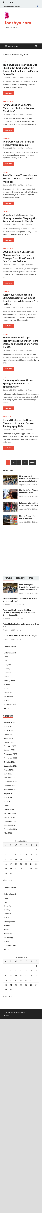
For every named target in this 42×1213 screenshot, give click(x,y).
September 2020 (10, 829)
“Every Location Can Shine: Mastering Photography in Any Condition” (20, 108)
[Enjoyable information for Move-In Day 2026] (10, 503)
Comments (20, 578)
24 (25, 462)
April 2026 (8, 738)
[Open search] (36, 46)
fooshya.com (18, 23)
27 (26, 869)
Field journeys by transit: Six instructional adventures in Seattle (29, 478)
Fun (4, 62)
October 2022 (9, 785)
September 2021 (10, 789)
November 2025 (10, 758)
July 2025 (8, 774)
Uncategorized (10, 704)
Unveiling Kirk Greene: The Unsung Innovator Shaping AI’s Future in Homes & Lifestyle (20, 218)
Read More (7, 92)
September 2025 (10, 766)
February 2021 (10, 813)
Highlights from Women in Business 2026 (29, 491)
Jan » (10, 880)
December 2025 (10, 754)
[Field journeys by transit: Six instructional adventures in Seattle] (10, 476)
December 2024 (10, 781)
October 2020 (9, 825)
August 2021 (9, 793)
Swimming (6, 138)
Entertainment (10, 653)
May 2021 (8, 805)
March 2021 (9, 809)
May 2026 (8, 734)
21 (31, 864)
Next (32, 462)
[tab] (8, 578)
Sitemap (6, 1016)
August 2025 (9, 770)
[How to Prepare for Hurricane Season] (10, 516)
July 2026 (8, 726)
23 (6, 869)
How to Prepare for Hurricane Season (27, 517)
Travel (5, 172)
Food (6, 657)
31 (11, 873)
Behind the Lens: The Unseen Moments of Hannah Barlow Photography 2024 (18, 423)
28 (31, 869)
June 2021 (8, 801)
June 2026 (8, 730)
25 (16, 869)
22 (36, 864)
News (6, 676)
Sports (6, 688)
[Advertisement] (22, 37)
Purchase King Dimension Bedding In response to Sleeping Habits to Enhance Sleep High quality (19, 612)
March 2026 (9, 742)
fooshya (30, 77)
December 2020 (10, 821)
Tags (31, 578)
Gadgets (7, 664)
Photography (8, 102)
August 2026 (9, 722)
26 (21, 869)
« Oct (5, 880)
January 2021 (9, 817)
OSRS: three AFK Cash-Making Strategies (20, 635)
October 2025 (9, 762)
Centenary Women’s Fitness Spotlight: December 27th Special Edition (18, 383)
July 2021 (8, 797)
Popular (8, 578)
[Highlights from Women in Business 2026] (10, 490)
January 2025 (9, 778)
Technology (8, 696)
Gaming (7, 668)
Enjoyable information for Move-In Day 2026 (28, 504)
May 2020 (8, 833)
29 (36, 869)
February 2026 (10, 746)
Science (7, 684)
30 (6, 873)
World (6, 708)
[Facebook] (37, 6)
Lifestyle (6, 212)
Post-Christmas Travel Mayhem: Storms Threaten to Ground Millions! (20, 178)
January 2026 (9, 750)
